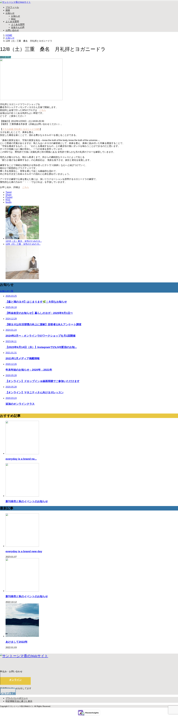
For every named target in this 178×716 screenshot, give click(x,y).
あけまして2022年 (17, 641)
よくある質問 (12, 21)
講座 (8, 10)
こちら (42, 110)
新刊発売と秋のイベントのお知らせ (27, 596)
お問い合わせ (12, 30)
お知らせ (10, 13)
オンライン (15, 679)
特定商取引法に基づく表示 (19, 701)
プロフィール (12, 7)
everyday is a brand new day (24, 551)
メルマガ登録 (7, 693)
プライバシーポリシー (17, 698)
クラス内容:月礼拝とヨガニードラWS (21, 129)
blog (13, 19)
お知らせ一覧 (6, 291)
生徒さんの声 (17, 27)
